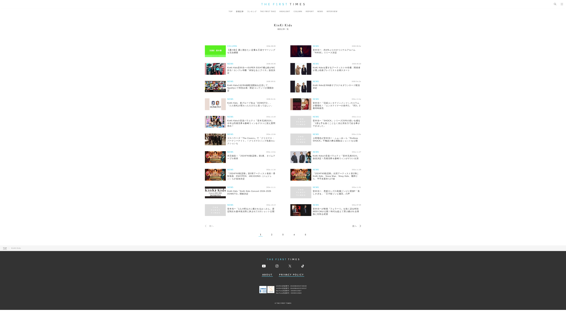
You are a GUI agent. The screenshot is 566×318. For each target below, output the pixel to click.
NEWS (320, 11)
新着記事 (239, 11)
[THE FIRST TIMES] (283, 4)
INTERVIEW (332, 11)
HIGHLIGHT (284, 11)
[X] (290, 266)
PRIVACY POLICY (291, 275)
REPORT (310, 11)
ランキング (252, 11)
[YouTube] (264, 266)
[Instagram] (276, 266)
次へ (354, 226)
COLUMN (298, 11)
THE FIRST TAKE (268, 11)
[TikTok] (302, 266)
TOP (230, 11)
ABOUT (267, 275)
